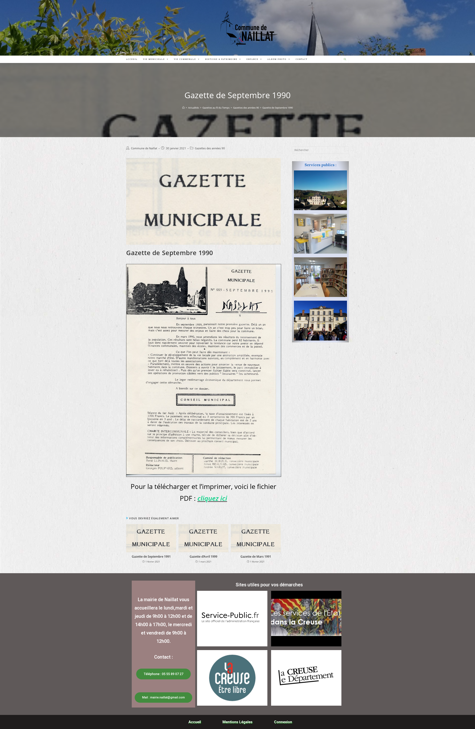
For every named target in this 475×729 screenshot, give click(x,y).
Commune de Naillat (144, 148)
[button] (163, 674)
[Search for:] (320, 149)
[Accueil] (183, 107)
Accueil (194, 722)
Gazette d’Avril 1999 (203, 556)
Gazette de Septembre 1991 (151, 556)
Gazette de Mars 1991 (255, 556)
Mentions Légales (237, 722)
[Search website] (345, 59)
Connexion (283, 722)
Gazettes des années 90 (210, 148)
